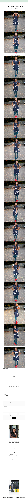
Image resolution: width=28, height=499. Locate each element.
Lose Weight (5, 497)
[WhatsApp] (14, 374)
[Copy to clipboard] (15, 374)
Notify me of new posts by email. (14, 415)
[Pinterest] (13, 374)
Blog (7, 497)
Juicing (10, 497)
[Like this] (17, 374)
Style (8, 497)
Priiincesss (12, 8)
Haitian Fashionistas (12, 53)
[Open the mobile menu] (26, 1)
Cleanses (12, 497)
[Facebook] (10, 374)
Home (3, 497)
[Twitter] (12, 374)
